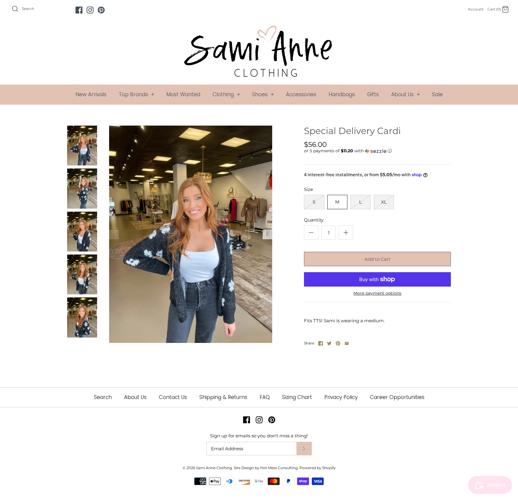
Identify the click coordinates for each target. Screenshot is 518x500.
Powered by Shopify (317, 468)
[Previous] (114, 234)
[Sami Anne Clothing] (259, 29)
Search (103, 397)
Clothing (226, 94)
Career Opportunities (397, 397)
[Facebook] (79, 10)
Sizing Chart (297, 397)
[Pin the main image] (338, 343)
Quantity (313, 220)
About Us (405, 94)
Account (476, 9)
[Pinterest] (101, 10)
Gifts (373, 94)
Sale (437, 94)
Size (308, 189)
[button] (348, 151)
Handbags (342, 94)
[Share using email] (346, 343)
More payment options (377, 293)
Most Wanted (183, 94)
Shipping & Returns (223, 397)
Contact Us (173, 397)
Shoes (263, 94)
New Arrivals (91, 94)
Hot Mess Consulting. (279, 468)
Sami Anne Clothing (214, 468)
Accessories (301, 94)
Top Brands (136, 94)
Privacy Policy (341, 397)
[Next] (267, 234)
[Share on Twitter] (329, 343)
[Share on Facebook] (320, 343)
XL (384, 202)
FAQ (265, 397)
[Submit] (303, 448)
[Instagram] (90, 10)
